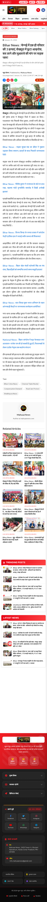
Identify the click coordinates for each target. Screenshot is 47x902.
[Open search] (38, 10)
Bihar (13, 28)
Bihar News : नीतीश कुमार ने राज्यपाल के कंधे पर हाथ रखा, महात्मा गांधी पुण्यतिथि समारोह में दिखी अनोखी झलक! (23, 188)
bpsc (43, 28)
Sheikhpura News (10, 394)
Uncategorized (10, 36)
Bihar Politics (22, 28)
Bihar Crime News (10, 384)
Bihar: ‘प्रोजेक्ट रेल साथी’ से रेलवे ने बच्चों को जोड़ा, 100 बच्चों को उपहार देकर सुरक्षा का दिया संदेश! (28, 578)
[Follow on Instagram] (11, 80)
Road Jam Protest (32, 389)
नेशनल (10, 18)
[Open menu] (3, 10)
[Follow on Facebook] (4, 80)
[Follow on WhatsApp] (15, 80)
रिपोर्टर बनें (41, 2)
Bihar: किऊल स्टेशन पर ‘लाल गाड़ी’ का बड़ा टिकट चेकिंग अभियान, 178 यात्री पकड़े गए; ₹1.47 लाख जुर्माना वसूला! (27, 588)
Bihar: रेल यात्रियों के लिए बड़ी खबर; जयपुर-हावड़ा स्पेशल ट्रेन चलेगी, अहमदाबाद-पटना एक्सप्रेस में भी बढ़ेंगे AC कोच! (27, 644)
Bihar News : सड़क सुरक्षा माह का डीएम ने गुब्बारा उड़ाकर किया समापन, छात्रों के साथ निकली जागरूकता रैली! (23, 151)
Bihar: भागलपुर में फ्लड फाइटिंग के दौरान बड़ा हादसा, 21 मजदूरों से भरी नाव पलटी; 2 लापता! (28, 597)
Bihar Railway (34, 28)
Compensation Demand (13, 389)
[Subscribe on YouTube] (8, 80)
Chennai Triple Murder (30, 384)
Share (41, 80)
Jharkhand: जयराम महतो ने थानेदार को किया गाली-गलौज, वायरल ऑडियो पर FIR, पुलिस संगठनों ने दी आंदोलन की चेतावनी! (28, 607)
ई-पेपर (33, 2)
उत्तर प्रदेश (34, 18)
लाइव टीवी (24, 2)
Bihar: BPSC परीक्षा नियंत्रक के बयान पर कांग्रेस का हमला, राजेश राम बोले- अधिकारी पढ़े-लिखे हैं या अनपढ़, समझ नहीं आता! (27, 570)
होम (4, 18)
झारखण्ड (25, 18)
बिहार (17, 18)
